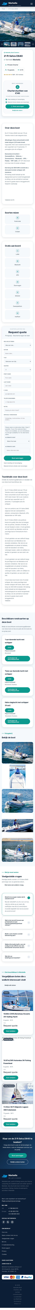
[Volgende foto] (32, 26)
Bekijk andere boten (17, 1162)
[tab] (7, 44)
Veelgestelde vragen (8, 1238)
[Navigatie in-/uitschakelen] (31, 4)
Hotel (6, 406)
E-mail (6, 390)
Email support (6, 1248)
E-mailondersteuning (8, 1245)
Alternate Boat (10, 437)
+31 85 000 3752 (13, 1211)
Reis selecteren (9, 341)
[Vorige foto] (2, 26)
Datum (6, 349)
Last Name (7, 382)
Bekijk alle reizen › (17, 110)
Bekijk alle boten (10, 985)
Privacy (4, 1251)
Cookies (4, 1254)
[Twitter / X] (8, 1222)
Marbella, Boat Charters (12, 52)
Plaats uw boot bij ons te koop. (11, 1201)
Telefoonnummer (9, 398)
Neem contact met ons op (10, 1235)
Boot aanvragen (18, 106)
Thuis (3, 9)
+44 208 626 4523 (14, 1214)
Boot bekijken (10, 1031)
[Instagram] (12, 1222)
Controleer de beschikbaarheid (13, 658)
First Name (7, 374)
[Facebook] (3, 1222)
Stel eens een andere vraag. (14, 885)
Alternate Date (10, 446)
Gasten (6, 365)
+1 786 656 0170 (13, 1208)
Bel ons (4, 1241)
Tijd (5, 357)
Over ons (4, 1232)
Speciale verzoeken (10, 414)
